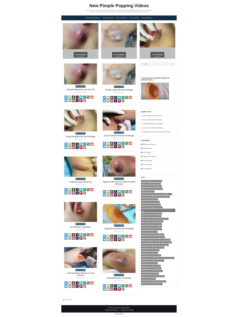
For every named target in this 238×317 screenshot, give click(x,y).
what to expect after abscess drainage (153, 281)
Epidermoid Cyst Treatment (150, 202)
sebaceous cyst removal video (151, 268)
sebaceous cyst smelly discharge (152, 271)
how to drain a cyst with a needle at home (154, 219)
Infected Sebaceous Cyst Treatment (153, 237)
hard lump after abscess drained (151, 207)
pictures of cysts (166, 242)
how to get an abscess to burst (151, 224)
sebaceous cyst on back (149, 258)
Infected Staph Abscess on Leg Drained (80, 274)
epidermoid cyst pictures (161, 197)
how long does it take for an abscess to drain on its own (157, 210)
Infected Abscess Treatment (119, 278)
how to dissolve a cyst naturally (151, 213)
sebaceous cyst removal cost (151, 266)
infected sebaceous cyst (149, 232)
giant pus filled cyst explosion (151, 204)
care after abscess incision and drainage (154, 194)
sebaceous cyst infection (149, 253)
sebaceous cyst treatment (150, 273)
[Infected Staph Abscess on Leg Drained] (80, 257)
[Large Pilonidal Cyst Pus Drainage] (80, 120)
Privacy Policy (119, 314)
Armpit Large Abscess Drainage (119, 89)
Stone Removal (146, 18)
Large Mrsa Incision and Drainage (119, 228)
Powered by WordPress (112, 310)
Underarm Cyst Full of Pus (80, 182)
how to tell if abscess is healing (151, 226)
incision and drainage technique (151, 229)
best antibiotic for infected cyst (151, 186)
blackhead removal (147, 191)
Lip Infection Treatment (80, 227)
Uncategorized (147, 169)
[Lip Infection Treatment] (80, 212)
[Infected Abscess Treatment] (119, 261)
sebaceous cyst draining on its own (152, 247)
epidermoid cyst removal (149, 199)
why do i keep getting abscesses (151, 284)
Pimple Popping (107, 18)
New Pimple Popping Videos (119, 5)
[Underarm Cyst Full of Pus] (80, 167)
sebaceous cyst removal (149, 263)
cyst (170, 194)
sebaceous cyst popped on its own (152, 260)
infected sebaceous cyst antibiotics (152, 234)
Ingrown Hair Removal (149, 156)
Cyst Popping (134, 18)
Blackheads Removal (92, 18)
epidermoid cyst (147, 197)
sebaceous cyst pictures (166, 258)
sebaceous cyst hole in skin (150, 250)
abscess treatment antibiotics (151, 184)
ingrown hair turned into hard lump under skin (155, 240)
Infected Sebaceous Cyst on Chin (80, 89)
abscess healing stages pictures (151, 181)
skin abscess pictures (148, 279)
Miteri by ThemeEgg (127, 310)
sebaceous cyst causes (161, 245)
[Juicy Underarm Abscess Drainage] (119, 120)
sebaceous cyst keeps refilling (151, 255)
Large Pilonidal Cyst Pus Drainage (80, 136)
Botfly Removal (121, 18)
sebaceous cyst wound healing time (153, 276)
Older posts (68, 299)
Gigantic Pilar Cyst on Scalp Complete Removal (119, 182)
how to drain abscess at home (151, 216)
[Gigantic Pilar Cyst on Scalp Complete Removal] (119, 166)
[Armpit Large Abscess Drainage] (119, 74)
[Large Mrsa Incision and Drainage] (119, 213)
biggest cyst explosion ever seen (152, 189)
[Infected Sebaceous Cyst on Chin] (80, 73)
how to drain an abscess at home (152, 221)
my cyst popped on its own (150, 242)
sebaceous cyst (146, 245)
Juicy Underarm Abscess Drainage (119, 135)
